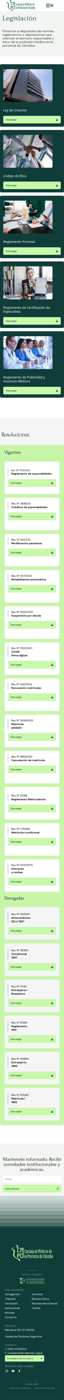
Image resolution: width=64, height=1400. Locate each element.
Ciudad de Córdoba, (17, 1336)
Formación (11, 1303)
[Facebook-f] (19, 1371)
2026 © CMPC (32, 1384)
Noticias (10, 1312)
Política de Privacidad (44, 1388)
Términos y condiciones (20, 1388)
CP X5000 (28, 1330)
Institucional (12, 1308)
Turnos (36, 1308)
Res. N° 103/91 (19, 1022)
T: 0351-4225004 (16, 1349)
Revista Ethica (40, 1299)
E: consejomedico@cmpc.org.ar (24, 1353)
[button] (50, 5)
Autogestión (12, 1294)
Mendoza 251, (13, 1330)
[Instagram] (7, 1371)
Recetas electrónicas (44, 1303)
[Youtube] (13, 1371)
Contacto (11, 1317)
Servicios (37, 1294)
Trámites (10, 1299)
